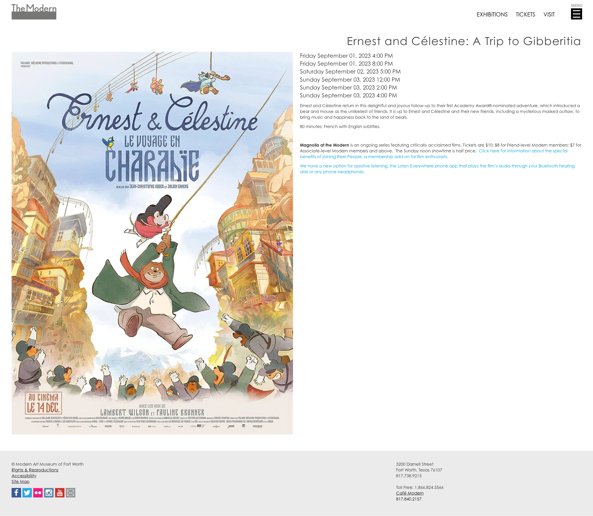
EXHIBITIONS (492, 14)
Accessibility (24, 475)
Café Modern (410, 493)
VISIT (549, 14)
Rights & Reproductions (35, 469)
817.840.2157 (409, 498)
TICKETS (525, 14)
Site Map (20, 481)
